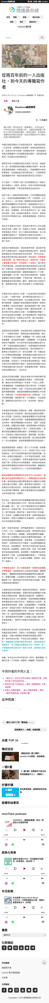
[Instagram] (15, 947)
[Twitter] (9, 947)
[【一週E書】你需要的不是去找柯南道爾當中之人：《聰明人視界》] (10, 774)
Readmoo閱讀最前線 (8, 1)
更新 (21, 22)
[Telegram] (32, 947)
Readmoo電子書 (24, 27)
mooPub (45, 1)
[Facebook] (4, 947)
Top (44, 963)
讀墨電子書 (6, 968)
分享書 (35, 1)
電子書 (30, 1)
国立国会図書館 (40, 66)
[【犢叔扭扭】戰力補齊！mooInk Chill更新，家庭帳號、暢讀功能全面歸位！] (10, 756)
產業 (11, 22)
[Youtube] (21, 947)
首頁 (8, 17)
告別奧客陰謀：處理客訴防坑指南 (33, 790)
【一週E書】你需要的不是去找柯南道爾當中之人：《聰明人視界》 (33, 773)
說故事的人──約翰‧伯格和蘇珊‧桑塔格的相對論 (29, 730)
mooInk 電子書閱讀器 (11, 973)
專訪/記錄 (36, 17)
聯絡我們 (32, 22)
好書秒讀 (40, 95)
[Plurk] (27, 947)
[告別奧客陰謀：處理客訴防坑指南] (10, 792)
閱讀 (15, 17)
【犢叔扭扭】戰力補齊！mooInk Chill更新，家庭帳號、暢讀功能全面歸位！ (33, 755)
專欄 (24, 17)
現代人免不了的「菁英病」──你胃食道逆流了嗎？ (20, 722)
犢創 (39, 1)
